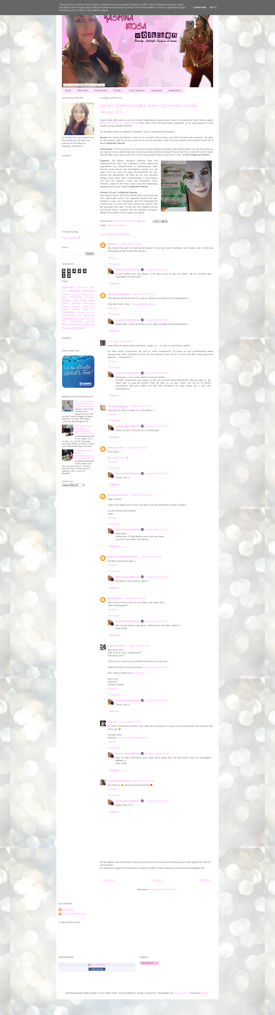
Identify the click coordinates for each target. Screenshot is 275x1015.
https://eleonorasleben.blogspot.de (132, 737)
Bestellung (88, 291)
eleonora (112, 722)
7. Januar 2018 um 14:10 (133, 598)
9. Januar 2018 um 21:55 (156, 700)
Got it (213, 7)
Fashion (66, 300)
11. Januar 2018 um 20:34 (157, 801)
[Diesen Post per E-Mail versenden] (154, 221)
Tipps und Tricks (87, 318)
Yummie (78, 328)
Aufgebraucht (82, 287)
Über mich (83, 90)
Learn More (199, 7)
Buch (64, 297)
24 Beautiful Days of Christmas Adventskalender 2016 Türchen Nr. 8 (84, 430)
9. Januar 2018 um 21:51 (156, 473)
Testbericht (120, 225)
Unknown (112, 244)
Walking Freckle (115, 447)
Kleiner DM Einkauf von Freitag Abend (119, 123)
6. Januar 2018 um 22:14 (142, 294)
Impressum (156, 90)
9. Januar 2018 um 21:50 (156, 426)
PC (93, 309)
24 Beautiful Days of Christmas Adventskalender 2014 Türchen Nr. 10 (84, 454)
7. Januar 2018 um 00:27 (122, 341)
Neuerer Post (108, 880)
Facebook (90, 297)
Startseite (157, 880)
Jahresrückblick (89, 306)
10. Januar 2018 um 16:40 (157, 753)
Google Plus (139, 673)
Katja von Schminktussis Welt (122, 557)
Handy (65, 306)
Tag (93, 315)
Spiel (80, 315)
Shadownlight (114, 598)
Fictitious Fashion (117, 646)
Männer (65, 309)
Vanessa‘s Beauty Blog (119, 781)
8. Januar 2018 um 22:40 (156, 373)
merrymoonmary (181, 993)
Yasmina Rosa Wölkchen (128, 270)
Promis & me (100, 90)
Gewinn (76, 303)
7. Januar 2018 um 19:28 (128, 722)
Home (68, 90)
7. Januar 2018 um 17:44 (138, 646)
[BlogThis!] (157, 221)
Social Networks (136, 90)
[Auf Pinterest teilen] (166, 221)
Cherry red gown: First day (155, 667)
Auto (92, 287)
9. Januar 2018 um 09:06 (142, 781)
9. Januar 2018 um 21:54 (156, 621)
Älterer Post (205, 880)
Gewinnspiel (89, 303)
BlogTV (77, 294)
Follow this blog (97, 969)
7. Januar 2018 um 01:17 (139, 406)
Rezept (81, 312)
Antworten (112, 258)
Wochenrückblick (71, 324)
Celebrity (76, 297)
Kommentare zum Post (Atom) (162, 889)
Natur (85, 309)
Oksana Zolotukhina (117, 406)
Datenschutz (175, 90)
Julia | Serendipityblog (119, 294)
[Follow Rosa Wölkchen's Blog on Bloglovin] (149, 965)
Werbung (90, 321)
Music (76, 309)
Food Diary (87, 300)
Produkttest (68, 312)
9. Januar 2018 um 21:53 (156, 577)
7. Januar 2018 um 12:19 (149, 557)
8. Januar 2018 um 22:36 (156, 270)
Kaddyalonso (68, 909)
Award (64, 291)
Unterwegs (76, 321)
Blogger (204, 993)
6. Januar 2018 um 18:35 (129, 244)
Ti (109, 341)
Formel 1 (118, 90)
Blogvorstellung (88, 294)
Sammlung (91, 312)
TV (63, 321)
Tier (76, 318)
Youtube (66, 328)
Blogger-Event (68, 294)
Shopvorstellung (69, 315)
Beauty (110, 225)
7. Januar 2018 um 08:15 (135, 447)
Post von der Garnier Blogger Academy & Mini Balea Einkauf (84, 403)
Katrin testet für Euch (118, 495)
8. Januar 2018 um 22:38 (156, 320)
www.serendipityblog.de (144, 304)
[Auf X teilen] (160, 221)
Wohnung (89, 324)
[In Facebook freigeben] (163, 221)
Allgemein (67, 287)
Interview (76, 306)
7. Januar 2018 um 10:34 (141, 495)
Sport (87, 315)
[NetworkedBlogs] (97, 964)
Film (75, 300)
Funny (65, 303)
